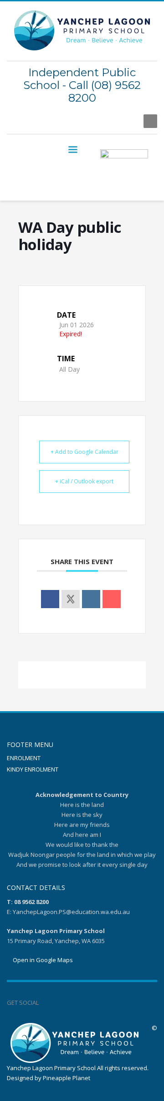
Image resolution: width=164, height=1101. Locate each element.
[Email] (111, 599)
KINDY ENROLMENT (32, 769)
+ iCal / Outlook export (84, 481)
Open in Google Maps (42, 960)
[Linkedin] (91, 599)
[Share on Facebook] (50, 599)
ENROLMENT (24, 758)
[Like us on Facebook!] (45, 1002)
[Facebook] (127, 121)
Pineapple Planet (66, 1078)
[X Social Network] (71, 599)
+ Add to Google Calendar (84, 452)
